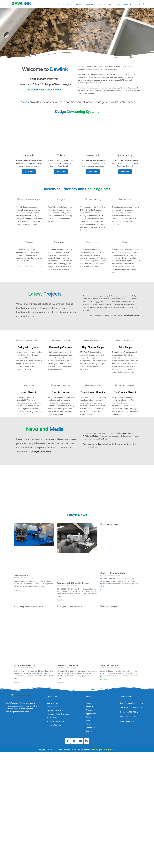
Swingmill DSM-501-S (67, 665)
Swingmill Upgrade (109, 665)
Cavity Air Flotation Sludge (113, 573)
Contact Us (34, 364)
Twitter (95, 436)
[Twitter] (74, 741)
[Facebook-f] (68, 741)
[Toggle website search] (143, 4)
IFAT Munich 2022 (22, 575)
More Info (29, 172)
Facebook (123, 433)
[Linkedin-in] (86, 741)
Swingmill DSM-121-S (24, 665)
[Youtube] (80, 741)
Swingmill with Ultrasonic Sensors (73, 583)
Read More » (17, 590)
